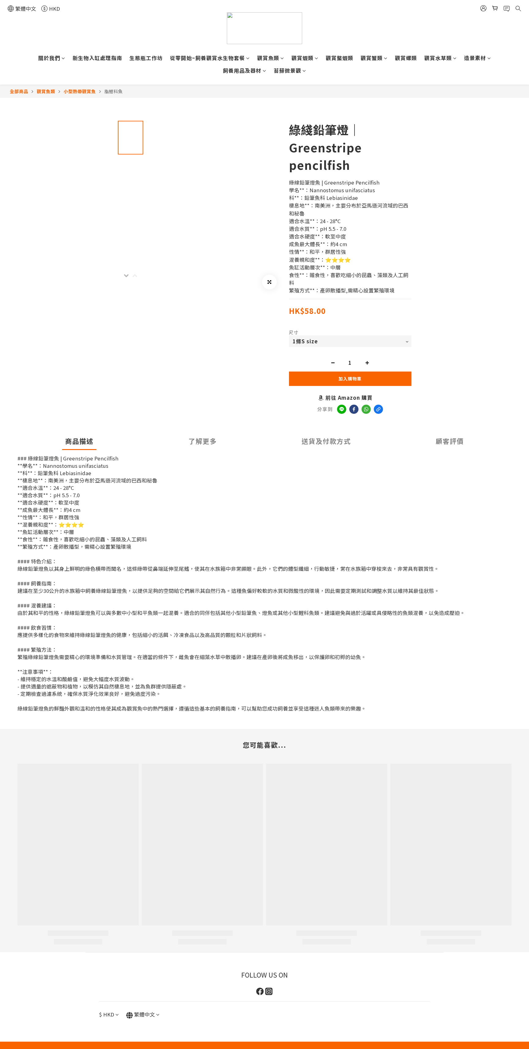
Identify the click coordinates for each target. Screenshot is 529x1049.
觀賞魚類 (268, 58)
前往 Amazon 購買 (349, 397)
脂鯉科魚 (113, 91)
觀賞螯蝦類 (339, 58)
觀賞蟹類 (372, 58)
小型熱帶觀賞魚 (80, 91)
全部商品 (19, 91)
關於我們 (49, 58)
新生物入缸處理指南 (97, 58)
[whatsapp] (366, 409)
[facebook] (353, 409)
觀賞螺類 (406, 58)
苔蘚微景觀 (287, 70)
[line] (341, 409)
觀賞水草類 (438, 58)
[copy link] (378, 409)
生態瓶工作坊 (146, 58)
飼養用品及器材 (242, 70)
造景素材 (475, 58)
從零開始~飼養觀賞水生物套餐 (207, 58)
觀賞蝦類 (302, 58)
